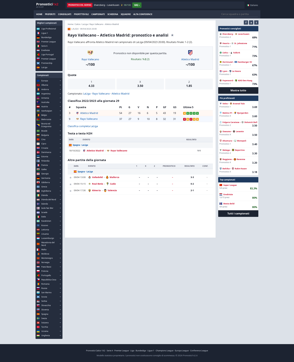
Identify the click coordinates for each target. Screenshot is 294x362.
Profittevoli (81, 14)
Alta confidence (142, 14)
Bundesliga (46, 37)
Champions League (164, 350)
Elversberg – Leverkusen (112, 5)
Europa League (182, 350)
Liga (132, 350)
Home (39, 14)
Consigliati (64, 14)
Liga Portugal (47, 54)
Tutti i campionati (238, 213)
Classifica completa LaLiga (83, 126)
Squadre (126, 14)
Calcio (77, 24)
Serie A (44, 46)
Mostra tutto (238, 90)
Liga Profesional (48, 28)
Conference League (199, 350)
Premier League (48, 41)
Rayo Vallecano (90, 59)
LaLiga (44, 67)
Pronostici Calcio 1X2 (95, 350)
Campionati (98, 14)
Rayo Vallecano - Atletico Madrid (104, 24)
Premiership (46, 63)
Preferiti (50, 14)
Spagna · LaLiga (80, 145)
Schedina (112, 14)
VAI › (137, 5)
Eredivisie (45, 50)
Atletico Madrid (190, 59)
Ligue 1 (44, 33)
